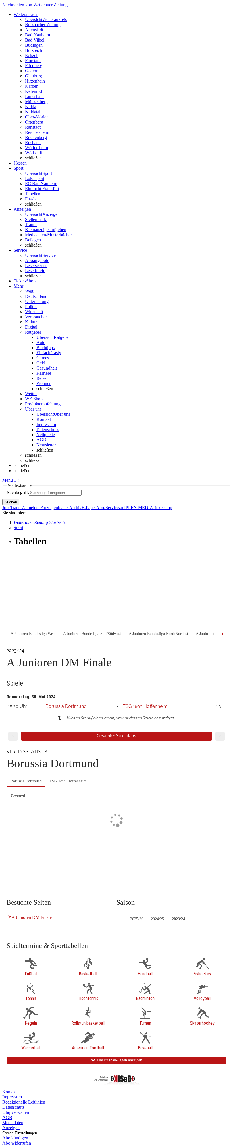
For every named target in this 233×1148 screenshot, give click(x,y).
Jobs (6, 507)
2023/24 (178, 919)
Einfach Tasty (48, 352)
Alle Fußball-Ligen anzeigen (118, 1060)
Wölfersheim (36, 147)
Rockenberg (36, 137)
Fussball (32, 198)
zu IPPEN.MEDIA (136, 507)
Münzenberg (36, 101)
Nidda (30, 106)
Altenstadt (34, 29)
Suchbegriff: (18, 492)
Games (42, 357)
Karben (31, 86)
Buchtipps (45, 347)
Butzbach (33, 50)
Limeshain (34, 96)
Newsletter (46, 444)
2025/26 (136, 919)
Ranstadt (33, 127)
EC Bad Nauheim (41, 183)
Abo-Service (107, 507)
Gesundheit (46, 368)
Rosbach (33, 142)
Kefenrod (33, 91)
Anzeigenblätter (55, 507)
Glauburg (33, 75)
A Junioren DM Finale (31, 917)
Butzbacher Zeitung (43, 24)
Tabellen (32, 193)
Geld (40, 362)
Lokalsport (34, 178)
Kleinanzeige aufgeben (45, 229)
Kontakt (43, 419)
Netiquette (45, 434)
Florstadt (33, 60)
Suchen (11, 502)
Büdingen (34, 45)
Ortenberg (34, 122)
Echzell (31, 55)
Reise (41, 378)
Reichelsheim (37, 132)
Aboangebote (37, 260)
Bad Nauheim (37, 34)
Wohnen (43, 383)
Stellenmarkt (36, 219)
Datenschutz (47, 429)
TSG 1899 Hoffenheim (145, 706)
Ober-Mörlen (37, 116)
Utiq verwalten (15, 1112)
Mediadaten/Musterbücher (48, 234)
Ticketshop (162, 507)
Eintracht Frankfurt (42, 188)
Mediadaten (12, 1122)
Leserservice (36, 265)
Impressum (46, 424)
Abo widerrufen (16, 1143)
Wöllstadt (33, 152)
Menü (7, 480)
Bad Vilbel (34, 40)
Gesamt (18, 796)
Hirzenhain (35, 81)
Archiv (75, 507)
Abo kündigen (15, 1137)
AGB (41, 439)
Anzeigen (11, 1127)
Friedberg (33, 65)
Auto (40, 342)
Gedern (31, 70)
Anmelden (31, 507)
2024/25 (157, 919)
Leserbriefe (35, 270)
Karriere (43, 373)
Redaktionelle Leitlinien (23, 1102)
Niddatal (32, 111)
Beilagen (33, 239)
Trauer (31, 224)
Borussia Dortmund (66, 706)
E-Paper (89, 507)
